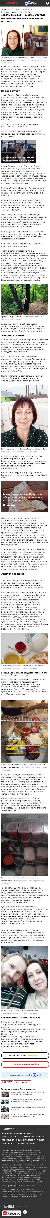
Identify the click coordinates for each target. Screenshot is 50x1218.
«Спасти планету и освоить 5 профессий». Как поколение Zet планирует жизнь (28, 1115)
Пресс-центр (8, 1140)
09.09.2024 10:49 (8, 9)
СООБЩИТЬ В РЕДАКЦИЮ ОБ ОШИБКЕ (19, 1143)
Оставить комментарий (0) (25, 1064)
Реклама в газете (10, 1137)
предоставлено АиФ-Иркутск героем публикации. (19, 452)
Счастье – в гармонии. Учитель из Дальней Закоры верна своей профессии (26, 1100)
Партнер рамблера (21, 1206)
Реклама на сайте (23, 1133)
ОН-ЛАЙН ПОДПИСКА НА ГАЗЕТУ (30, 1140)
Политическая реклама (32, 1137)
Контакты (7, 1133)
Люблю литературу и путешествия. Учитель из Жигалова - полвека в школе (28, 1093)
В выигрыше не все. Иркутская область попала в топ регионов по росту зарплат (23, 497)
